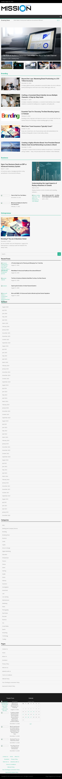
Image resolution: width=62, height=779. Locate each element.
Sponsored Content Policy (8, 686)
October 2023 (5, 414)
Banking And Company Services (10, 528)
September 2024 (6, 382)
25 (25, 717)
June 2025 (4, 352)
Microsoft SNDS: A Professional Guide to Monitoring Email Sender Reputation (30, 293)
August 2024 (5, 385)
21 (33, 714)
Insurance (4, 584)
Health (3, 574)
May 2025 (4, 356)
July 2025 (4, 349)
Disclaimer (4, 660)
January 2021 (5, 512)
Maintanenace (5, 600)
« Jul (30, 724)
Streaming (4, 632)
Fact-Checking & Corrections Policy (10, 682)
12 (28, 711)
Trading (4, 639)
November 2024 (6, 375)
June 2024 (4, 391)
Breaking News (15, 58)
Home (3, 577)
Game (3, 567)
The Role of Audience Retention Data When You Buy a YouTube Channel (28, 278)
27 (31, 717)
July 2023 (4, 424)
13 (31, 711)
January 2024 (5, 408)
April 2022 (4, 473)
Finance (4, 561)
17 (23, 714)
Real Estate (5, 613)
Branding (4, 74)
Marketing (4, 603)
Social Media (5, 626)
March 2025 (5, 362)
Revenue (4, 619)
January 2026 (5, 329)
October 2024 (5, 378)
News (3, 606)
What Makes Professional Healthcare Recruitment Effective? (28, 20)
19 (28, 714)
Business (4, 158)
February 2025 (5, 365)
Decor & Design (6, 548)
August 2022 (5, 460)
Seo (3, 623)
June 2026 (4, 313)
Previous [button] (57, 20)
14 (33, 711)
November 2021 (6, 489)
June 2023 (4, 427)
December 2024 (6, 372)
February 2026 (5, 326)
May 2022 (4, 469)
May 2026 (4, 316)
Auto (3, 525)
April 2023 (4, 434)
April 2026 (4, 320)
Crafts (3, 541)
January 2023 (5, 443)
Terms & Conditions (7, 675)
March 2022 (5, 476)
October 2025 (5, 339)
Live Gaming (5, 597)
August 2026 (5, 307)
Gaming (4, 571)
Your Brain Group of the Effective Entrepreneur (14, 747)
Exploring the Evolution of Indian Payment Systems (22, 55)
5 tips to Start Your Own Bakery (18, 195)
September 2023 (6, 417)
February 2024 (5, 404)
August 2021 (5, 499)
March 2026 (5, 323)
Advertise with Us (6, 671)
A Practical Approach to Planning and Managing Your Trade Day (27, 263)
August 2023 (5, 421)
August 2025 (5, 346)
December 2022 (6, 447)
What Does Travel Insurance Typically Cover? (37, 126)
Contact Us (5, 649)
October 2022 (5, 453)
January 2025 (5, 369)
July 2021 (4, 502)
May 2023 (4, 430)
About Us (4, 656)
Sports (3, 629)
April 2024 (4, 398)
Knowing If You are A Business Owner (14, 239)
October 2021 (5, 492)
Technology (5, 636)
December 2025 (6, 333)
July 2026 (4, 310)
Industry (4, 580)
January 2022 (5, 483)
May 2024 (4, 395)
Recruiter (4, 616)
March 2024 (5, 401)
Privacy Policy (5, 664)
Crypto (4, 544)
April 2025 (4, 359)
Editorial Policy (5, 678)
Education (4, 554)
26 (28, 717)
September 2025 (6, 342)
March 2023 (5, 437)
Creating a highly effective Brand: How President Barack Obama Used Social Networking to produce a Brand (15, 717)
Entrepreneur (6, 213)
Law (3, 593)
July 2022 (4, 463)
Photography (5, 610)
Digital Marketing (6, 551)
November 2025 (6, 336)
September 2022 (6, 456)
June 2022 (4, 466)
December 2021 (6, 486)
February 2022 (5, 479)
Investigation (5, 587)
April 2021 (4, 509)
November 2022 (6, 450)
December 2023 (6, 411)
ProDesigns (58, 776)
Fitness (4, 564)
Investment (5, 590)
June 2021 (4, 505)
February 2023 (5, 440)
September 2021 (6, 496)
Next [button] (58, 44)
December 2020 (6, 515)
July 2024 (4, 388)
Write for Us (5, 667)
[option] (37, 20)
